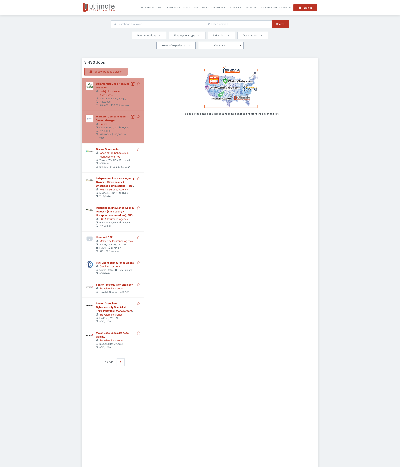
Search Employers (151, 7)
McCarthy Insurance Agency (116, 241)
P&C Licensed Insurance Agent (115, 262)
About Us (251, 7)
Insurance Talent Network (275, 7)
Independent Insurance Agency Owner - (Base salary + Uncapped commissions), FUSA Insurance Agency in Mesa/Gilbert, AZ (115, 186)
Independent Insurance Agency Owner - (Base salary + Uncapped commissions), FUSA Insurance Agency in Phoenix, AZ (115, 215)
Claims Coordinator (108, 149)
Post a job (236, 7)
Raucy (103, 124)
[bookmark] (138, 84)
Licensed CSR (104, 237)
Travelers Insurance (111, 288)
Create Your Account (178, 7)
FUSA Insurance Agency (114, 189)
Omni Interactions (110, 266)
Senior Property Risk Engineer (114, 284)
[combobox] (158, 24)
